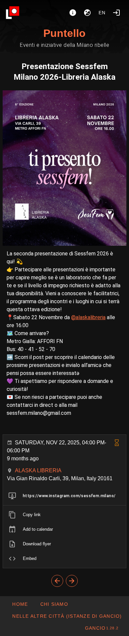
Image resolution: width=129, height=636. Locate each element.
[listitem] (64, 495)
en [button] (102, 12)
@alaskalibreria (88, 317)
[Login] (116, 12)
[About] (72, 12)
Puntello (64, 33)
